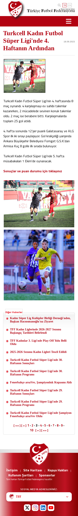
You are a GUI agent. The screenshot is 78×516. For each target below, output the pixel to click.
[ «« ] (17, 425)
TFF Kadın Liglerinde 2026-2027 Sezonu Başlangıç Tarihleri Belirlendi (35, 331)
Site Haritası (32, 470)
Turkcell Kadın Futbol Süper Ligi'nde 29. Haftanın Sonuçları (36, 392)
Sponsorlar (47, 475)
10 (31, 430)
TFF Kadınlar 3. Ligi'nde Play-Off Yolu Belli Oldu (38, 342)
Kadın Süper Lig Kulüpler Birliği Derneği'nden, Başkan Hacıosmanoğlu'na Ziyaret (40, 320)
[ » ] (38, 430)
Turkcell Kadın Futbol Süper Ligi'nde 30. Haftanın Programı (36, 373)
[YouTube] (51, 507)
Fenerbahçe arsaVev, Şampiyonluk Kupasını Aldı (41, 382)
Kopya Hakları (58, 470)
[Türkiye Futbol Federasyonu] (14, 9)
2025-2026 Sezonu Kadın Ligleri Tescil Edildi (38, 352)
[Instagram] (35, 507)
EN (69, 5)
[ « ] (23, 425)
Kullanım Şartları (20, 475)
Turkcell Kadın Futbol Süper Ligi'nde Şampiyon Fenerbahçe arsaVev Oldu (41, 414)
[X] (27, 507)
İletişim (12, 470)
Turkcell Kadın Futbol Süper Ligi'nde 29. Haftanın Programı (36, 403)
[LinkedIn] (43, 507)
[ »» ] (44, 430)
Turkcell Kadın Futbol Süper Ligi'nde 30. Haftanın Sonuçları (36, 361)
